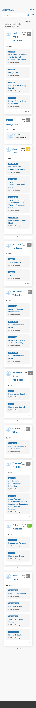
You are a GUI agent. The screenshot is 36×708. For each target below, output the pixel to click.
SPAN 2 (11, 404)
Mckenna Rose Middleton (17, 376)
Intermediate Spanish (17, 394)
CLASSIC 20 (12, 540)
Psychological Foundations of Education (14, 483)
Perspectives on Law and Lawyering (17, 102)
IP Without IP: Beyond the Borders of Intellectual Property (17, 57)
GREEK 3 (11, 553)
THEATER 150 (13, 197)
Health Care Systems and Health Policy (17, 341)
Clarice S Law (16, 430)
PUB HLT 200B (13, 352)
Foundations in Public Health (17, 326)
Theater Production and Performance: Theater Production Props (16, 204)
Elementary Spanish (16, 407)
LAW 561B (12, 98)
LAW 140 (11, 272)
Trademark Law (15, 262)
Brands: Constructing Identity (17, 86)
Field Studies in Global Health (17, 221)
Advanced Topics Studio (15, 620)
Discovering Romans (17, 543)
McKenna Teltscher (17, 293)
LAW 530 (11, 51)
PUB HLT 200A (13, 322)
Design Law (13, 72)
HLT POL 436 (13, 306)
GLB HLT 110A (13, 217)
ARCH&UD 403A (13, 603)
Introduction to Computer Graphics (16, 168)
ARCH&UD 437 (13, 590)
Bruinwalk (8, 10)
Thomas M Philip (16, 465)
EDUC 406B (12, 496)
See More (26, 111)
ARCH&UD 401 (13, 616)
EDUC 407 (12, 478)
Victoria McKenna (17, 246)
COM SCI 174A (13, 164)
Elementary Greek (16, 556)
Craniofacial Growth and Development (17, 447)
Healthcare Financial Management (17, 310)
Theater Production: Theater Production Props (17, 184)
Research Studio (15, 606)
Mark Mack (15, 577)
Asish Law (15, 150)
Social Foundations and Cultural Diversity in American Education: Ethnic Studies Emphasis (18, 504)
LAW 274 (11, 259)
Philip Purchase (17, 527)
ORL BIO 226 (12, 443)
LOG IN (31, 10)
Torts (10, 275)
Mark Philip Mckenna (17, 37)
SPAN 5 (11, 391)
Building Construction (17, 593)
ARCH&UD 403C (13, 632)
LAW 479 (11, 69)
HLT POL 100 (13, 337)
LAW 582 (11, 82)
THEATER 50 (12, 179)
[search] (14, 15)
